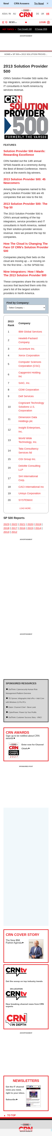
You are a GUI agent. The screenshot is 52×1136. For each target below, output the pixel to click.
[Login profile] (48, 22)
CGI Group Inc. (27, 459)
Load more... (25, 508)
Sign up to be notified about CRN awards (23, 737)
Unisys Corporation (29, 493)
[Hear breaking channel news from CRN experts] (16, 1019)
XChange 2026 (41, 29)
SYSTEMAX (25, 500)
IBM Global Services (30, 331)
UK (42, 14)
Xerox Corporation (29, 355)
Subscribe (11, 1099)
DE (37, 14)
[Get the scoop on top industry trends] (16, 994)
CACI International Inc (31, 486)
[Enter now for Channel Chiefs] (15, 757)
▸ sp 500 (14, 54)
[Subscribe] (33, 1106)
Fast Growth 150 (25, 29)
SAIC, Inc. (24, 383)
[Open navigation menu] (5, 22)
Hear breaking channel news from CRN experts (25, 1005)
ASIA (4, 14)
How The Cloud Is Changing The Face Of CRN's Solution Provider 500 (25, 247)
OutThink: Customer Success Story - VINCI (25, 717)
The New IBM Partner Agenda (14, 941)
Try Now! (39, 3)
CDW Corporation (28, 389)
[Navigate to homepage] (26, 17)
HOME (7, 54)
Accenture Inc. (26, 348)
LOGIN (42, 22)
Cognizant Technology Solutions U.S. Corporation (31, 406)
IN (10, 14)
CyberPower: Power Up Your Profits (22, 712)
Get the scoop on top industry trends (24, 981)
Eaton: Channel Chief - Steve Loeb (22, 707)
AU (14, 14)
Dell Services (26, 396)
